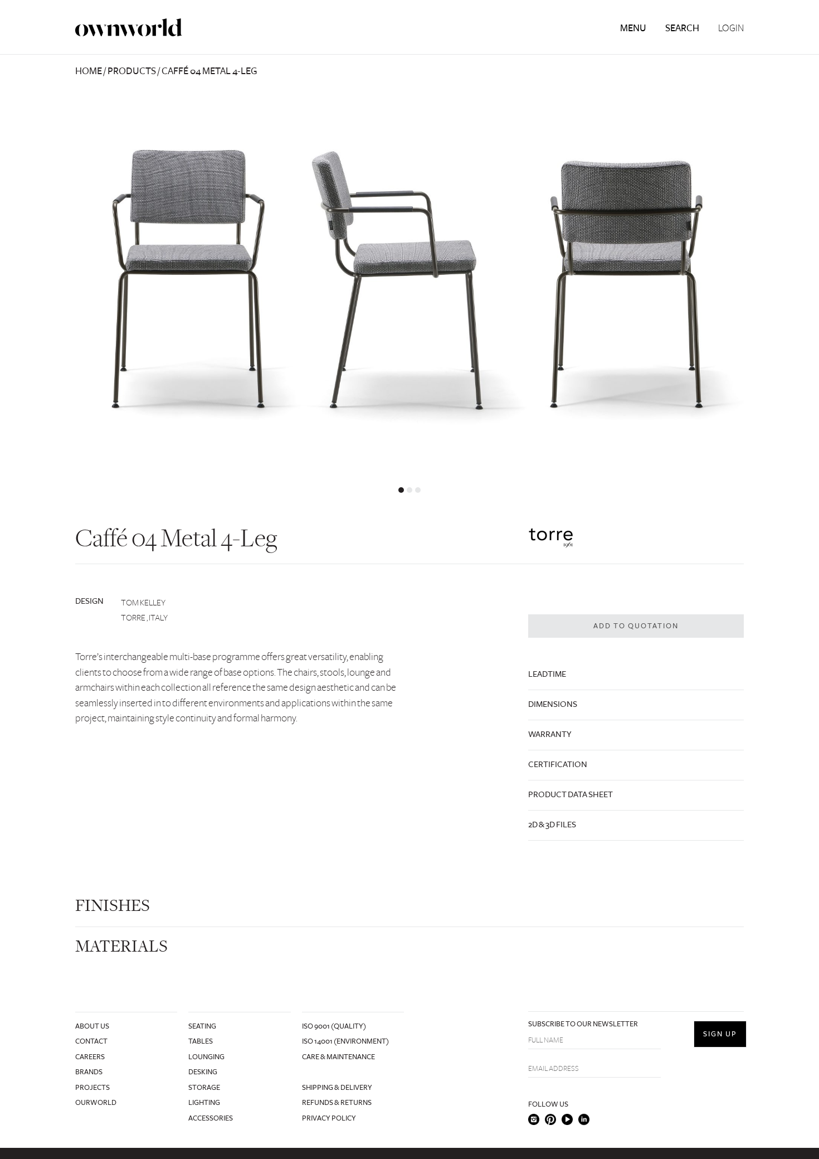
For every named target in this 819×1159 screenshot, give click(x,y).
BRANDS (89, 1072)
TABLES (200, 1041)
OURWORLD (95, 1102)
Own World (128, 27)
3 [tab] (418, 490)
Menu (633, 28)
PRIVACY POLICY (329, 1118)
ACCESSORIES (210, 1118)
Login (731, 28)
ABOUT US (92, 1026)
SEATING (202, 1026)
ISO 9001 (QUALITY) (334, 1026)
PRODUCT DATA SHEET (570, 794)
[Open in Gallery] (409, 277)
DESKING (202, 1072)
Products (132, 71)
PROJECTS (92, 1087)
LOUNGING (206, 1057)
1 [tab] (401, 490)
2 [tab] (409, 490)
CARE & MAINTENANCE (338, 1057)
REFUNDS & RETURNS (337, 1102)
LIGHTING (204, 1102)
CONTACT (91, 1041)
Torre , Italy (144, 618)
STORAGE (204, 1087)
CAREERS (90, 1057)
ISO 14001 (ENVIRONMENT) (345, 1041)
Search (682, 28)
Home (88, 71)
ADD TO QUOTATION (636, 626)
